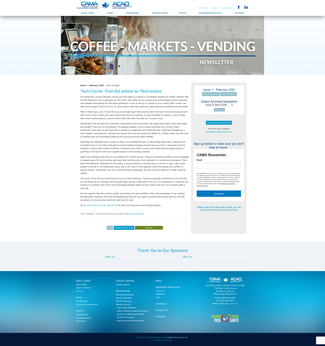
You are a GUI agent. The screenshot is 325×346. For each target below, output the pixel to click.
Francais (203, 7)
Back (110, 228)
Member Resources (124, 301)
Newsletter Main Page (124, 228)
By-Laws (79, 291)
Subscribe (218, 193)
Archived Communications (87, 304)
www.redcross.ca (94, 205)
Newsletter (160, 294)
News (110, 13)
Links (158, 297)
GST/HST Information (125, 317)
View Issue (219, 110)
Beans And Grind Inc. (134, 213)
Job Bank (239, 13)
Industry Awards (160, 13)
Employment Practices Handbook (130, 320)
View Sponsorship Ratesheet (219, 123)
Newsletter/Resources (210, 13)
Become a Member (124, 298)
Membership (132, 13)
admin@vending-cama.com (219, 131)
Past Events (81, 321)
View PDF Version (228, 94)
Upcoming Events (83, 318)
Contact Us (227, 7)
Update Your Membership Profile (130, 314)
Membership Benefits (125, 295)
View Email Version (210, 94)
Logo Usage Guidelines (126, 308)
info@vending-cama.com (228, 303)
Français (160, 316)
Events (182, 13)
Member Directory (123, 304)
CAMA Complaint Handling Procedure (132, 311)
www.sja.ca (111, 205)
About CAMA (87, 13)
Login (214, 7)
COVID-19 (160, 291)
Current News (82, 301)
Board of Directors (83, 288)
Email (199, 160)
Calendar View (82, 314)
